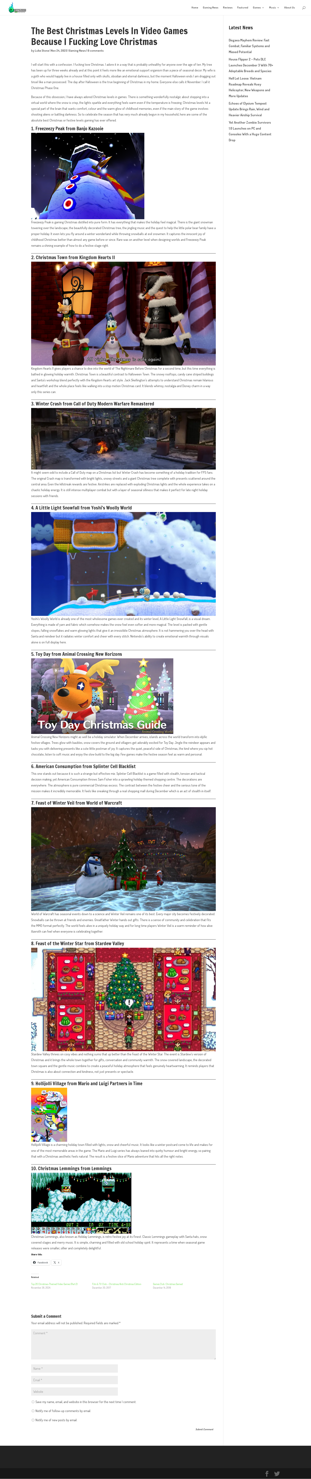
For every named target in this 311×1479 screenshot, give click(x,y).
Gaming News (210, 7)
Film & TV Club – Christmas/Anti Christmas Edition (116, 1284)
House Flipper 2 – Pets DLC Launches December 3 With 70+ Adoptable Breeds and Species (251, 65)
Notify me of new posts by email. (56, 1420)
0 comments (96, 50)
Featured (242, 7)
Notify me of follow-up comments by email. (63, 1411)
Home (194, 7)
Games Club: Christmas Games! (168, 1284)
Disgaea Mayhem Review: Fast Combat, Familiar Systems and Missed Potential (249, 46)
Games (257, 7)
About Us (289, 7)
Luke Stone (42, 50)
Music (272, 7)
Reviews (228, 7)
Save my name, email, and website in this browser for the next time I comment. (85, 1402)
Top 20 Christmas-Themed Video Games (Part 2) (54, 1284)
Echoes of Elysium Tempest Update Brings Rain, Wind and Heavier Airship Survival (249, 109)
